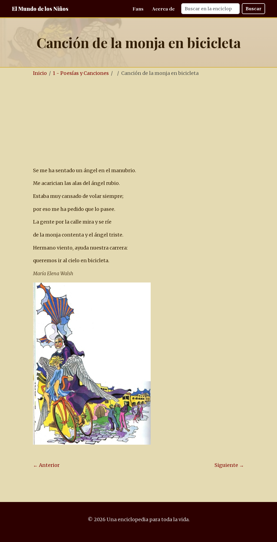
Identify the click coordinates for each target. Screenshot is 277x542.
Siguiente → (229, 465)
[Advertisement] (138, 122)
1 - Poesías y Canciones (81, 73)
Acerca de (163, 8)
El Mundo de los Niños (40, 8)
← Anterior (46, 465)
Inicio (40, 73)
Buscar (253, 8)
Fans (138, 8)
